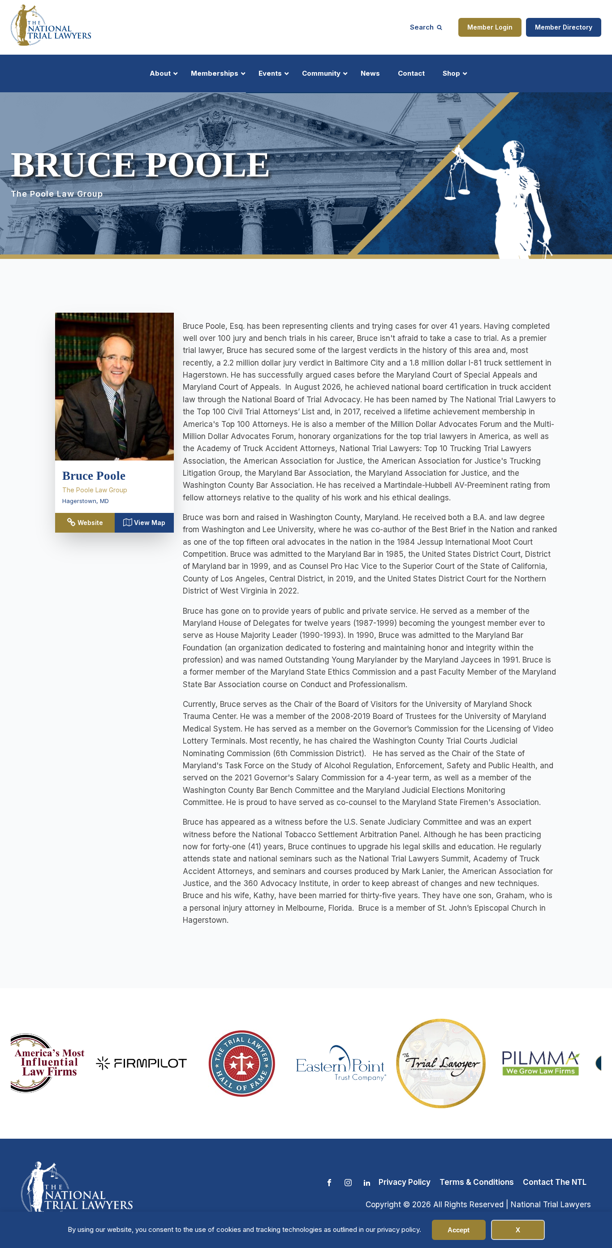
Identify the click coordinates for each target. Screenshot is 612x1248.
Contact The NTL (554, 1182)
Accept (459, 1230)
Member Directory (563, 27)
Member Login (490, 27)
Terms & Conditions (477, 1182)
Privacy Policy (405, 1182)
